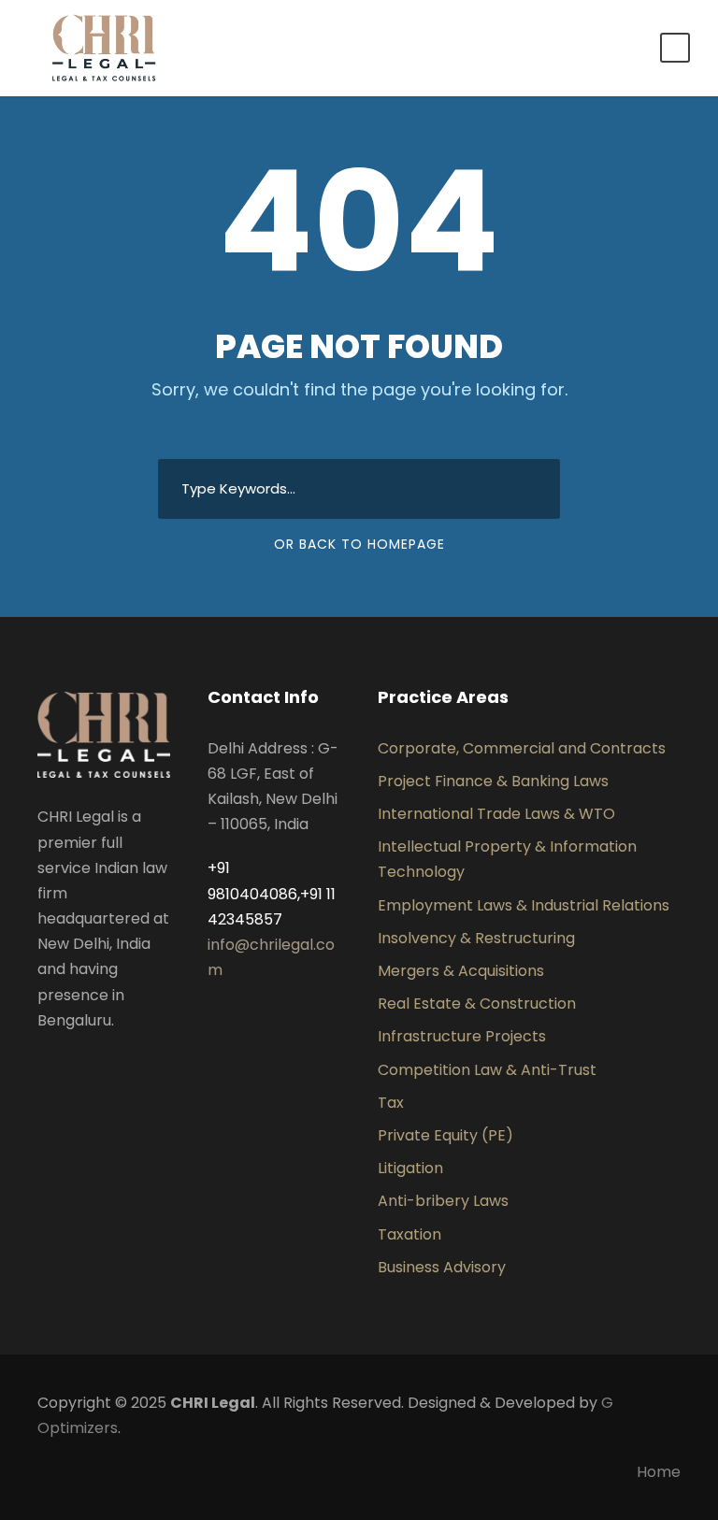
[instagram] (162, 1064)
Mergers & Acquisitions (461, 971)
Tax (391, 1102)
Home (659, 1472)
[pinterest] (102, 1064)
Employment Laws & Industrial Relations (523, 905)
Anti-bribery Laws (443, 1201)
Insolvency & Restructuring (476, 938)
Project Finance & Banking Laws (493, 781)
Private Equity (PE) (445, 1135)
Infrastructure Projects (462, 1036)
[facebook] (43, 1064)
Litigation (410, 1168)
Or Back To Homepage (359, 544)
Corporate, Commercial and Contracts (522, 748)
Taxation (409, 1234)
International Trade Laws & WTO (496, 814)
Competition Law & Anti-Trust (487, 1070)
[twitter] (132, 1064)
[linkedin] (73, 1064)
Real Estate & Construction (477, 1003)
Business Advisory (442, 1267)
